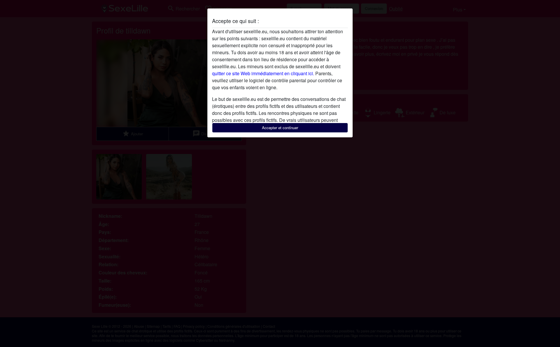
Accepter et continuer (280, 127)
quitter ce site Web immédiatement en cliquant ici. (263, 73)
